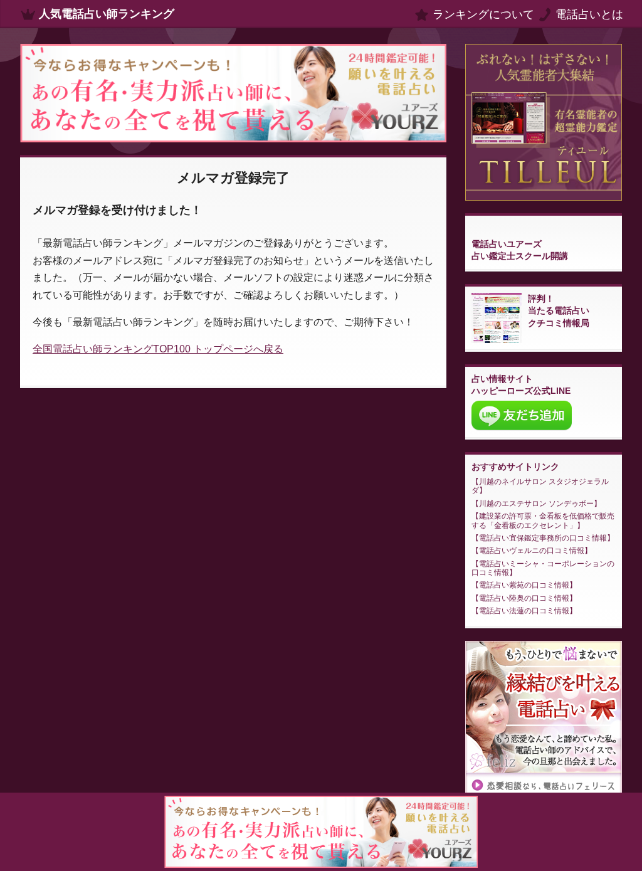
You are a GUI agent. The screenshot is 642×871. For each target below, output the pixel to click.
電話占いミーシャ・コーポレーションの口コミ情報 (542, 568)
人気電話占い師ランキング (106, 14)
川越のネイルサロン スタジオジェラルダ (540, 486)
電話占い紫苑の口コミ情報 (524, 585)
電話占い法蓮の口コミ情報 (524, 610)
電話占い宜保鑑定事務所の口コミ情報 (543, 538)
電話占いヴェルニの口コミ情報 (531, 550)
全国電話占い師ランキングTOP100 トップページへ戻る (158, 349)
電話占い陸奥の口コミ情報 (524, 598)
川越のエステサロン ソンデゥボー (536, 503)
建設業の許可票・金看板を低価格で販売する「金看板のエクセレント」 (542, 520)
